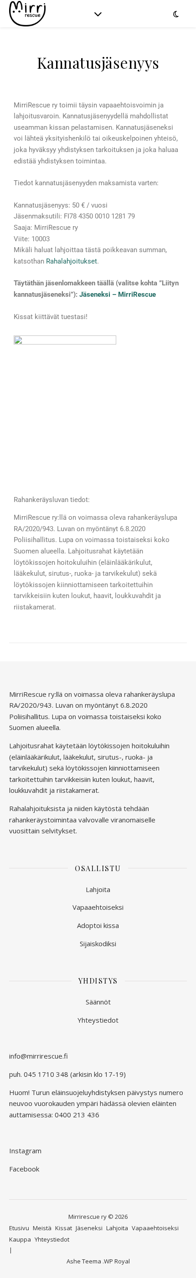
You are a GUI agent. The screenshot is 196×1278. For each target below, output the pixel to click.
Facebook (24, 1168)
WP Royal (117, 1261)
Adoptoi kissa (98, 925)
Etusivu (19, 1228)
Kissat (63, 1228)
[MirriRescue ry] (27, 13)
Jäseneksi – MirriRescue (117, 294)
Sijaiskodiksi (98, 943)
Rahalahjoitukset (71, 261)
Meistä (42, 1228)
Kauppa (20, 1239)
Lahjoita (98, 889)
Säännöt (98, 1001)
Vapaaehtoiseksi (98, 907)
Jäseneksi (89, 1228)
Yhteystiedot (98, 1019)
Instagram (25, 1150)
